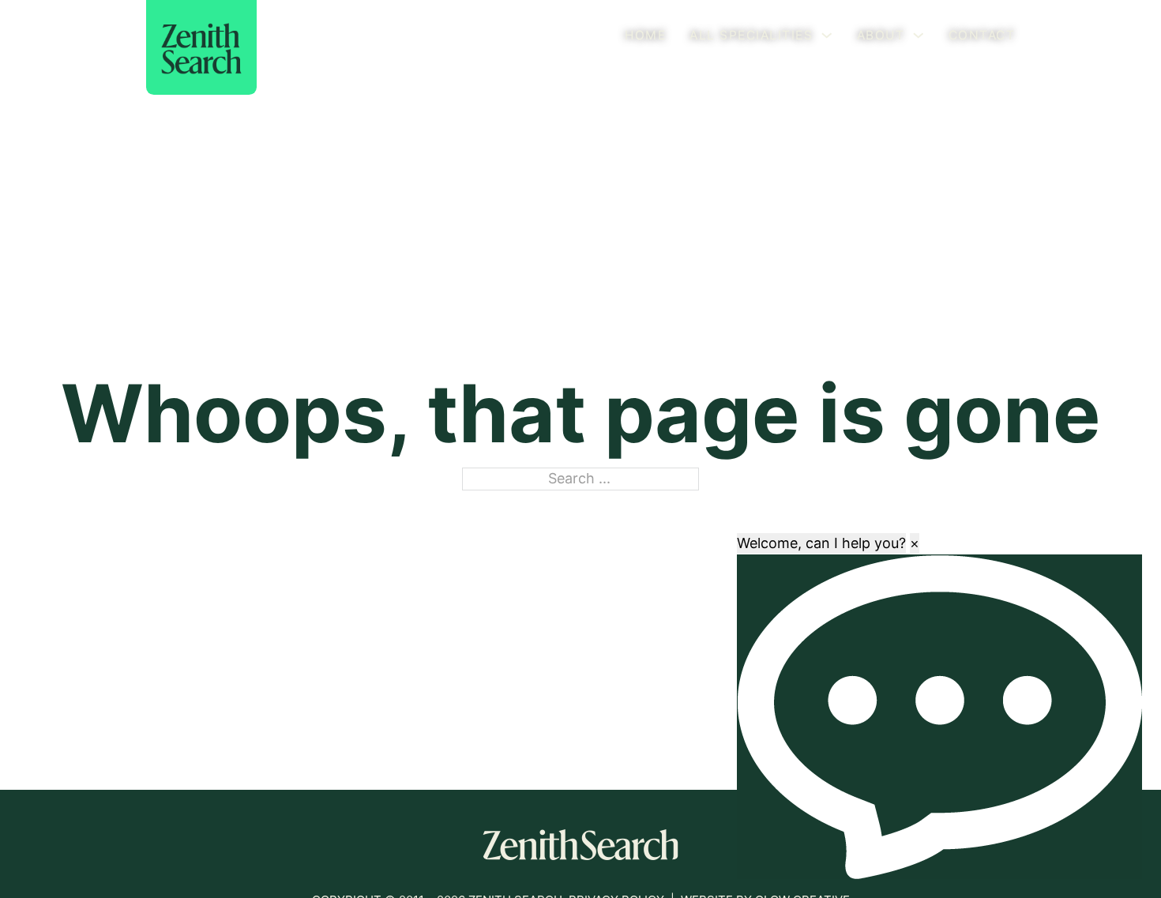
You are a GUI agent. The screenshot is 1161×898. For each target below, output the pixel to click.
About (881, 35)
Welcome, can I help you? (821, 543)
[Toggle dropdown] (826, 35)
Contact (982, 35)
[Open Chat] (939, 716)
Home (645, 35)
